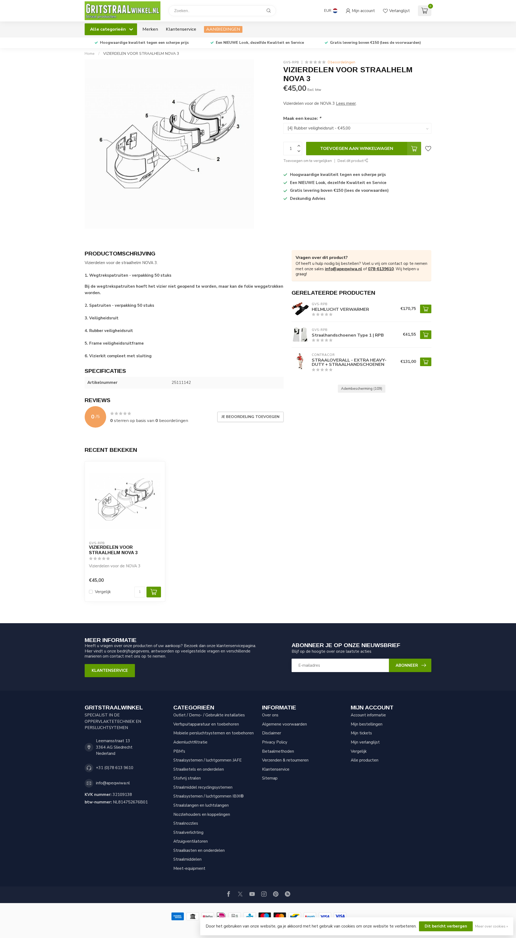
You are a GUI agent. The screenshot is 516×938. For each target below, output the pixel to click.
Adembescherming (361, 388)
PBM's (179, 751)
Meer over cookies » (491, 926)
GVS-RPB (291, 62)
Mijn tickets (361, 733)
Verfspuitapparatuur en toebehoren (206, 724)
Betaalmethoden (278, 751)
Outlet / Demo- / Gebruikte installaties (209, 715)
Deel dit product (351, 160)
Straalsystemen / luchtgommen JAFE (207, 760)
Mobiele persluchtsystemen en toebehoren (213, 733)
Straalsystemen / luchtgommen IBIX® (208, 796)
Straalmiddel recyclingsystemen (202, 787)
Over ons (270, 715)
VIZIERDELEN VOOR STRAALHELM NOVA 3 (141, 53)
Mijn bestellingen (366, 724)
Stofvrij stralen (187, 778)
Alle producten (364, 760)
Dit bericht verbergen (446, 926)
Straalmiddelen (187, 859)
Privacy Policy (274, 742)
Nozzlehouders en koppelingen (201, 814)
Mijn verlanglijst (365, 742)
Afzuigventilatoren (190, 841)
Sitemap (270, 778)
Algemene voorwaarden (284, 724)
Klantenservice (181, 29)
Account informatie (368, 715)
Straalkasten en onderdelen (199, 850)
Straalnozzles (185, 823)
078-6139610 (381, 269)
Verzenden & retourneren (285, 760)
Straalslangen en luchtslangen (201, 805)
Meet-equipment (189, 868)
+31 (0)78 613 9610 (114, 767)
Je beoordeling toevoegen (250, 416)
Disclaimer (271, 733)
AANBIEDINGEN (223, 29)
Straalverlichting (188, 832)
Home (90, 53)
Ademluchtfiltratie (190, 742)
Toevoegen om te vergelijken (307, 160)
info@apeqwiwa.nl (343, 269)
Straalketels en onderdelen (198, 769)
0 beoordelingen (341, 62)
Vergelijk (103, 592)
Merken (150, 29)
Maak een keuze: (302, 118)
